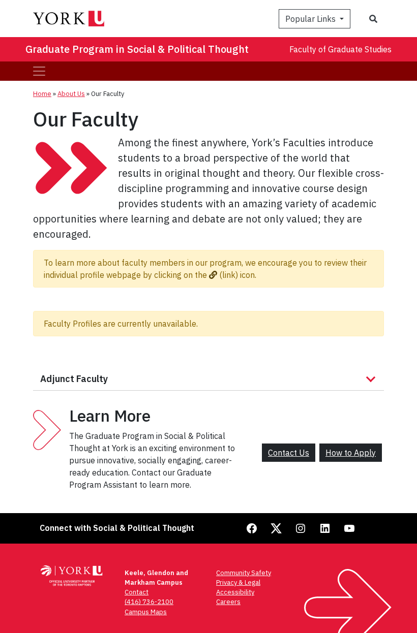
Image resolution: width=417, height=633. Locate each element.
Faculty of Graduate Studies (340, 49)
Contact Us (288, 453)
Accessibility (235, 592)
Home (42, 93)
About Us (71, 93)
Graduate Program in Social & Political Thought (137, 49)
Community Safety (243, 572)
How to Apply (350, 453)
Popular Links (311, 19)
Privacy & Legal (238, 582)
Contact (136, 592)
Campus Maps (146, 612)
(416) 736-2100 (149, 601)
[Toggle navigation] (39, 71)
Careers (228, 601)
